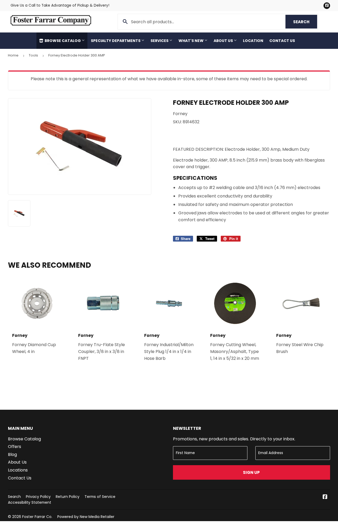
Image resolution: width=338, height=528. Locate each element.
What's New (191, 40)
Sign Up (251, 472)
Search (305, 22)
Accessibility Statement (29, 502)
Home (13, 55)
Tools (33, 55)
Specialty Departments (116, 40)
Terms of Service (99, 496)
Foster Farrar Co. (37, 516)
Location (253, 40)
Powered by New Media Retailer (85, 516)
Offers (14, 447)
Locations (18, 470)
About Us (224, 40)
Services (160, 40)
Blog (12, 454)
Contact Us (282, 40)
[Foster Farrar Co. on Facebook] (325, 497)
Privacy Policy (38, 496)
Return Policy (67, 496)
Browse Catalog (63, 40)
